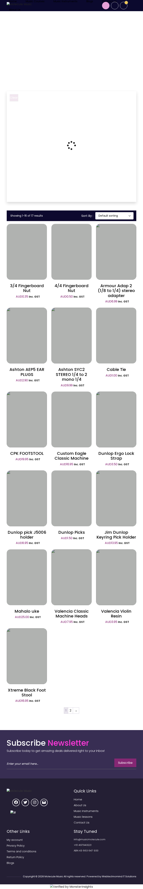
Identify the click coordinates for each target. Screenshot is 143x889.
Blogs (10, 863)
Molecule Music (54, 876)
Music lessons (83, 817)
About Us (14, 10)
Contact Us (81, 822)
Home (16, 56)
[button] (26, 258)
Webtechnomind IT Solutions (119, 876)
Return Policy (15, 857)
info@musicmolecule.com (89, 839)
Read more (116, 251)
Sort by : (87, 216)
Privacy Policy (16, 845)
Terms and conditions (21, 851)
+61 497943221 (82, 845)
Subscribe (125, 763)
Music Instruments (86, 811)
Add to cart (27, 251)
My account (15, 840)
